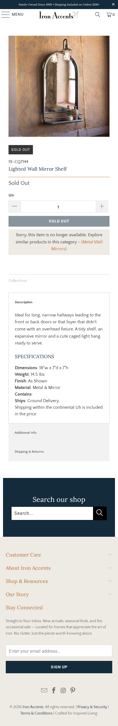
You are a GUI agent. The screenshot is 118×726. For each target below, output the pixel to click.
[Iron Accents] (59, 14)
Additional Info (25, 433)
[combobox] (59, 513)
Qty (11, 195)
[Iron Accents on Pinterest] (73, 691)
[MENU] (3, 14)
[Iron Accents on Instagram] (64, 691)
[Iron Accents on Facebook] (54, 691)
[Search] (97, 14)
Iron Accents (33, 707)
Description (23, 302)
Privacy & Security (92, 707)
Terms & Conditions (36, 713)
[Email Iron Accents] (44, 691)
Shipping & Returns (29, 452)
